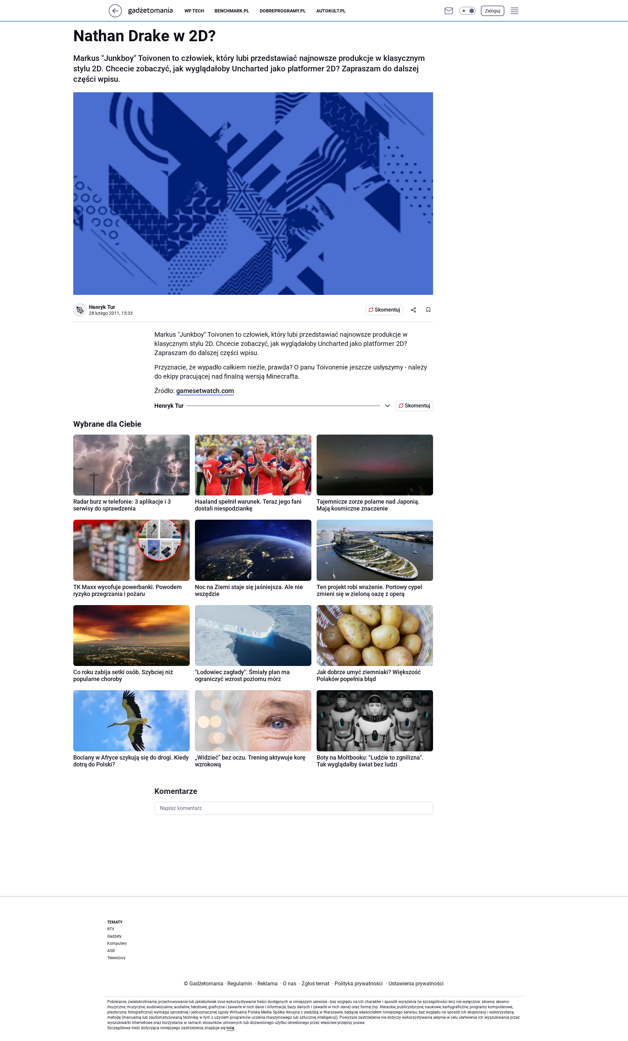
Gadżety (114, 936)
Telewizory (116, 958)
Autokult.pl (331, 10)
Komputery (117, 943)
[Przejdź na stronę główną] (115, 15)
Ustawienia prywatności (415, 983)
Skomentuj (387, 310)
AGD (111, 950)
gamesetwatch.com (205, 391)
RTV (110, 929)
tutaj (230, 1028)
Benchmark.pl (232, 10)
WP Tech (194, 10)
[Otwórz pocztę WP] (449, 11)
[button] (467, 11)
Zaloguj (492, 10)
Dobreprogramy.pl (283, 10)
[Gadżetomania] (155, 11)
